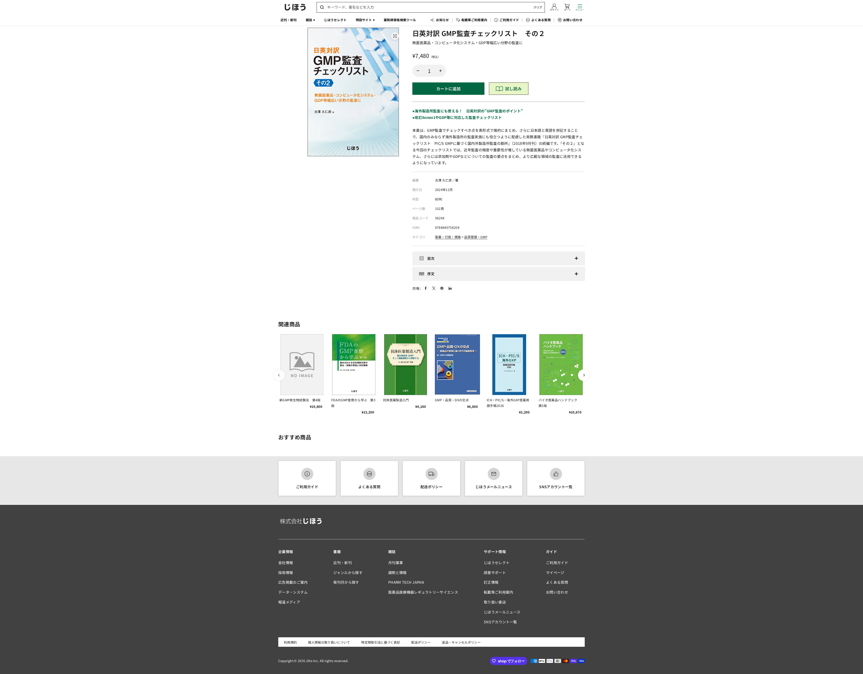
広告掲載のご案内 (293, 582)
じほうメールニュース (493, 486)
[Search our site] (322, 7)
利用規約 (290, 642)
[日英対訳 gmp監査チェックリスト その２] (395, 36)
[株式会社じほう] (295, 7)
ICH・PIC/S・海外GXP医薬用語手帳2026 (508, 403)
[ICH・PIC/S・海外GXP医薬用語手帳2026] (509, 364)
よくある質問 (369, 486)
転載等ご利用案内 (498, 592)
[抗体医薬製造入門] (405, 364)
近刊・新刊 (342, 562)
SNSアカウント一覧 (555, 486)
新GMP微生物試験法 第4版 (299, 400)
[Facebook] (425, 288)
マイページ (555, 572)
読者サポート (495, 572)
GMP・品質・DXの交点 (452, 400)
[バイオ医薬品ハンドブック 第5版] (561, 364)
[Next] (584, 375)
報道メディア (289, 602)
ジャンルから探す (348, 572)
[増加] (440, 71)
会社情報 (285, 562)
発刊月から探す (346, 582)
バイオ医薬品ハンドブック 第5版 (559, 403)
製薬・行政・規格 (448, 237)
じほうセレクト (496, 562)
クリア (537, 7)
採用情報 (285, 572)
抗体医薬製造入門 (396, 400)
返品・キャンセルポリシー (461, 642)
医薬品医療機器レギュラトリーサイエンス (423, 592)
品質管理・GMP (475, 237)
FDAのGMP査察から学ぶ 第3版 (353, 403)
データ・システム (293, 592)
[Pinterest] (442, 288)
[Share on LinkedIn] (450, 288)
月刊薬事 (395, 562)
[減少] (418, 71)
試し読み (513, 88)
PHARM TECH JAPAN (406, 582)
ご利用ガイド (307, 486)
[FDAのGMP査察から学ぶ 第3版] (353, 364)
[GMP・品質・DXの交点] (457, 364)
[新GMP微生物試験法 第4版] (301, 364)
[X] (433, 288)
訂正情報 (491, 582)
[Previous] (279, 375)
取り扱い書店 (495, 602)
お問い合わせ (557, 592)
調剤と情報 (397, 572)
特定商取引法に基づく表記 (380, 642)
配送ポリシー (431, 486)
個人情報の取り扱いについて (329, 642)
